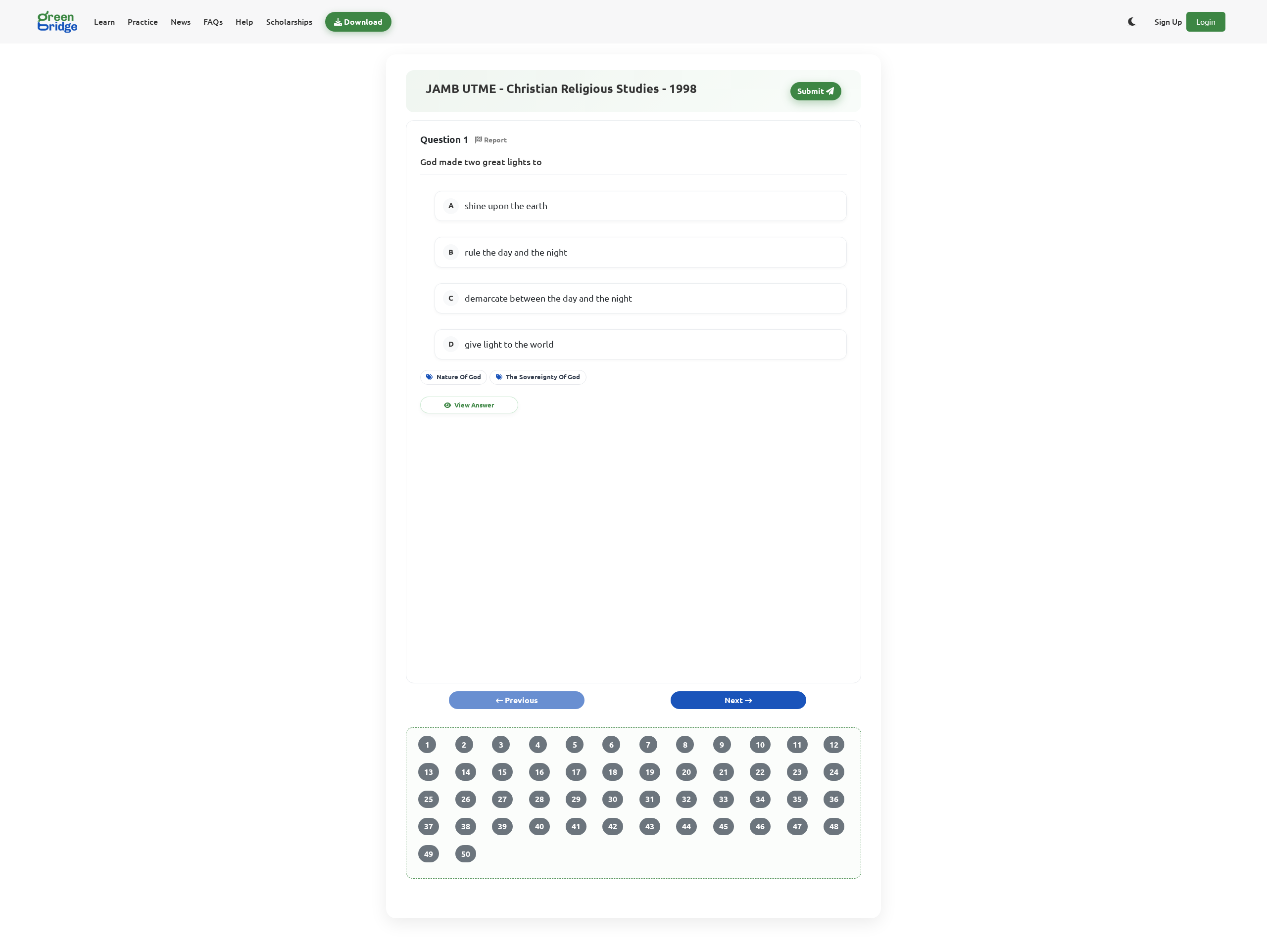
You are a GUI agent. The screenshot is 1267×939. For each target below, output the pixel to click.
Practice (143, 21)
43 (649, 826)
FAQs (213, 21)
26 (465, 799)
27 (502, 799)
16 (539, 771)
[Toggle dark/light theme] (1132, 22)
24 (833, 771)
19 (649, 771)
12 (833, 744)
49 (428, 854)
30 (612, 799)
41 (576, 826)
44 (686, 826)
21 (723, 771)
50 (465, 854)
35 (797, 799)
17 (576, 771)
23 (797, 771)
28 (539, 799)
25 (428, 799)
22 (760, 771)
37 (428, 826)
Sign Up (1168, 21)
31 (649, 799)
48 (833, 826)
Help (244, 21)
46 (760, 826)
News (181, 21)
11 (797, 744)
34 (760, 799)
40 (539, 826)
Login (1206, 21)
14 (465, 771)
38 (465, 826)
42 (612, 826)
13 (428, 771)
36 (833, 799)
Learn (104, 21)
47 (797, 826)
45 (723, 826)
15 (502, 771)
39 (502, 826)
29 (576, 799)
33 (723, 799)
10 (760, 744)
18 (612, 771)
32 (686, 799)
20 (686, 771)
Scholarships (289, 21)
